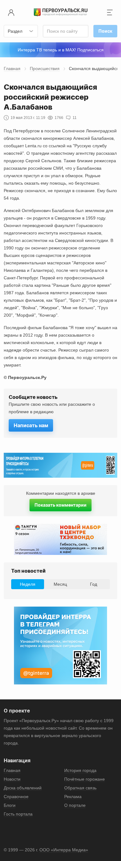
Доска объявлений (23, 787)
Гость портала (18, 813)
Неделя (27, 584)
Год (93, 584)
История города (80, 770)
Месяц (60, 584)
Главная (12, 68)
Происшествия (45, 68)
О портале (75, 805)
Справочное (16, 796)
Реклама (73, 796)
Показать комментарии (60, 505)
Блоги (10, 805)
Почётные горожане (84, 779)
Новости (12, 779)
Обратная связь (80, 787)
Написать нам (31, 425)
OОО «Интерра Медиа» (63, 849)
